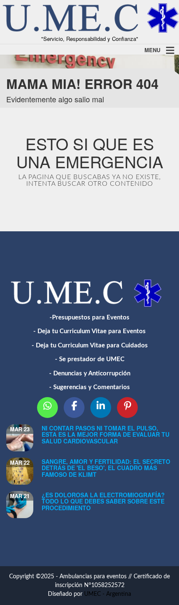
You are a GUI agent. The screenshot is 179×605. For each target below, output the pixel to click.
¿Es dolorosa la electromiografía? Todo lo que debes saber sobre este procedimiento (103, 501)
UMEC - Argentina (107, 594)
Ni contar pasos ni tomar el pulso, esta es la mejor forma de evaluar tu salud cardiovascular (105, 434)
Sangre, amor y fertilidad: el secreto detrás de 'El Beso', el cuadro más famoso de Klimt (106, 467)
